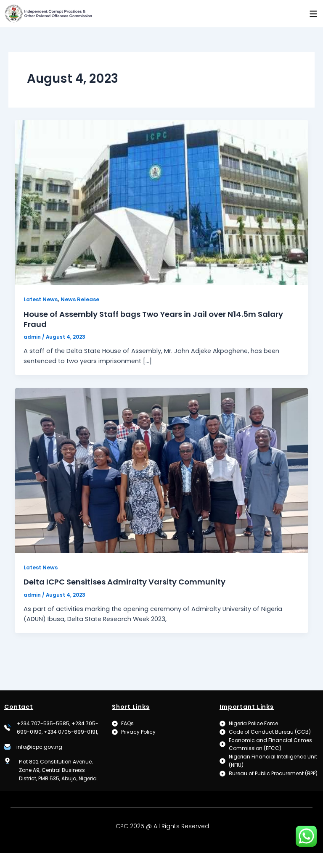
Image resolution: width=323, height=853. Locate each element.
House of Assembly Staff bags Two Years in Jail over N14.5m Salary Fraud (153, 319)
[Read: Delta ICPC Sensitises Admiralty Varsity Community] (162, 470)
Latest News (41, 299)
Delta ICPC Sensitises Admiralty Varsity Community (124, 582)
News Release (80, 299)
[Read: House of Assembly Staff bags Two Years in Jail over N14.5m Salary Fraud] (162, 202)
